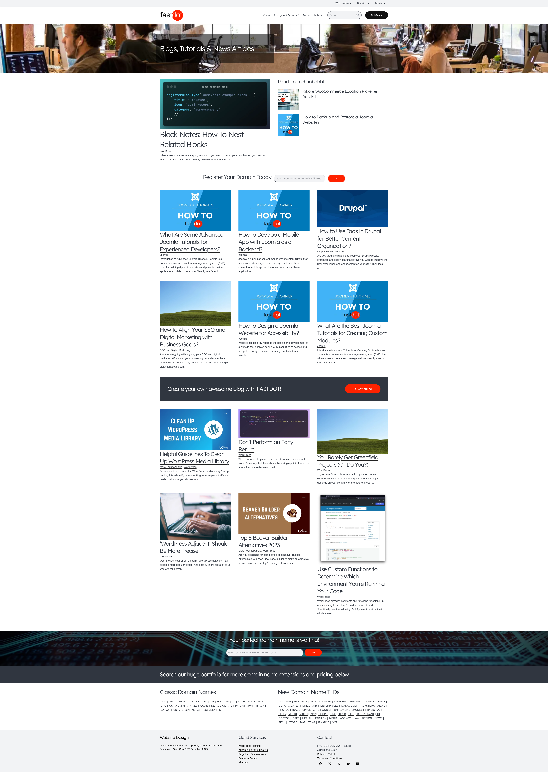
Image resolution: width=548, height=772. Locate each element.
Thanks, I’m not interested (274, 444)
